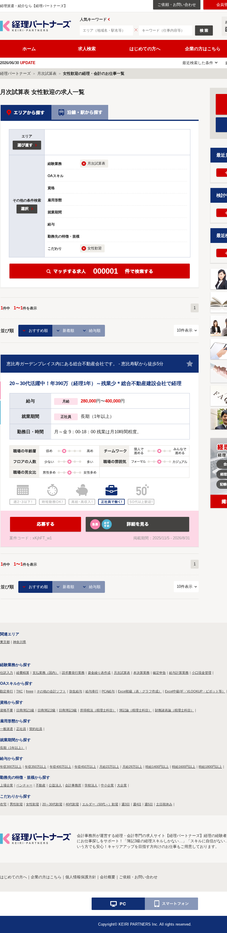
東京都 (5, 642)
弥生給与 (75, 691)
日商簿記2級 (47, 710)
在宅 (3, 804)
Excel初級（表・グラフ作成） (140, 691)
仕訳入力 (6, 672)
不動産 (41, 785)
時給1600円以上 (183, 766)
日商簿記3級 (68, 710)
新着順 (68, 330)
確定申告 (159, 672)
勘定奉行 (6, 691)
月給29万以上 (132, 766)
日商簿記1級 (25, 710)
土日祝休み (164, 804)
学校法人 (91, 785)
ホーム (29, 48)
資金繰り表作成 (99, 672)
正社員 (21, 729)
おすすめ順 (38, 330)
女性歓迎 (32, 804)
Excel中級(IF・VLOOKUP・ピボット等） (195, 691)
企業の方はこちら (46, 877)
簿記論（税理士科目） (135, 710)
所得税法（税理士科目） (98, 710)
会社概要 (107, 877)
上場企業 (6, 785)
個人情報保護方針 (80, 877)
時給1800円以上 (210, 766)
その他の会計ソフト (51, 691)
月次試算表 (122, 672)
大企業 (122, 785)
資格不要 (6, 710)
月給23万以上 (109, 766)
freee (29, 691)
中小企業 (107, 785)
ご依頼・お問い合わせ (177, 4)
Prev (109, 19)
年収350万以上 (35, 766)
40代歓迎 (72, 804)
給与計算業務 (179, 672)
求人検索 (87, 48)
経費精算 (22, 672)
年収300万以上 (11, 766)
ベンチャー (24, 785)
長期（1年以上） (12, 747)
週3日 (125, 804)
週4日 (137, 804)
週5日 (149, 804)
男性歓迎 (16, 804)
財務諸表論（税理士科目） (174, 710)
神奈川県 (19, 642)
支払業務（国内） (46, 672)
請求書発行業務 (73, 672)
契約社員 (35, 729)
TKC (19, 691)
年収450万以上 (85, 766)
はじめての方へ (144, 48)
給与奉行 (91, 691)
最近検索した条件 (197, 63)
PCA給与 (108, 691)
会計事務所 (73, 785)
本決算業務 (141, 672)
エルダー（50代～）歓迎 (100, 804)
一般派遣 (6, 729)
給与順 (94, 330)
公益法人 (55, 785)
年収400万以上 (60, 766)
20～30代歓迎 (52, 804)
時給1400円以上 (157, 766)
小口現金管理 (201, 672)
